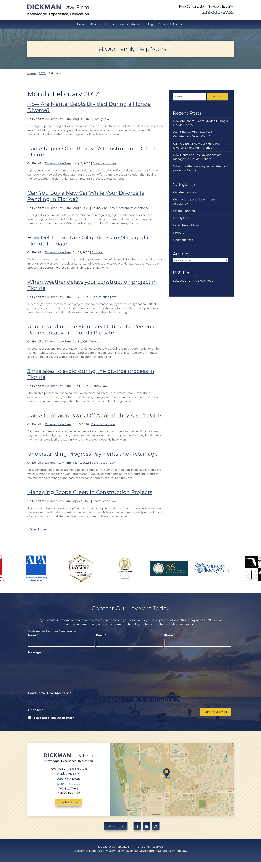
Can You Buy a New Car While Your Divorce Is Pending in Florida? (85, 196)
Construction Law (104, 163)
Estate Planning (184, 211)
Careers (163, 24)
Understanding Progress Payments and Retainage (92, 454)
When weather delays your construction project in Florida (92, 285)
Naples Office (69, 802)
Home (81, 24)
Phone (170, 635)
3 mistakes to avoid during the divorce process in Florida (90, 374)
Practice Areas (129, 24)
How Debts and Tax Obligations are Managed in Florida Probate (89, 240)
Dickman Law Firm (58, 119)
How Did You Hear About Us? (49, 693)
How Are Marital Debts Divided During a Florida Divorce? (89, 107)
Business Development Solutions (148, 850)
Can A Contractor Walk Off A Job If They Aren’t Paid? (94, 415)
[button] (258, 840)
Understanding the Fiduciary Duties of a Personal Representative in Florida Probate (91, 329)
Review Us (116, 826)
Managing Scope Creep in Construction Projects (89, 492)
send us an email (77, 624)
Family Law (101, 119)
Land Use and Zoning (187, 225)
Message (34, 652)
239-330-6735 (218, 12)
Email (101, 635)
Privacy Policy (114, 850)
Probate (97, 252)
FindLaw (181, 850)
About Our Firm (101, 24)
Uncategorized (183, 240)
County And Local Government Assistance (120, 208)
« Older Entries (37, 529)
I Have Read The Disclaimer (53, 718)
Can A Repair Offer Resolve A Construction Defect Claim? (91, 151)
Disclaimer (35, 710)
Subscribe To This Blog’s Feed (193, 280)
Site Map (97, 850)
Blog (150, 24)
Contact (178, 24)
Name (33, 635)
